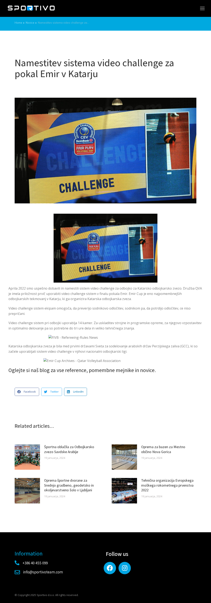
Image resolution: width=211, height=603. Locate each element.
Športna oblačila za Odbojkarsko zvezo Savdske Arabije (69, 449)
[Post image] (27, 457)
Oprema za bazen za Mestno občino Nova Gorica (163, 449)
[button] (202, 8)
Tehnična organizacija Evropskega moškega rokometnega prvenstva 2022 (167, 485)
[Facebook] (110, 568)
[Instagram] (124, 568)
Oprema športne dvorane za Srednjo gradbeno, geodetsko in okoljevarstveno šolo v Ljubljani (69, 485)
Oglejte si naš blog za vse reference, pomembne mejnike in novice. (82, 369)
